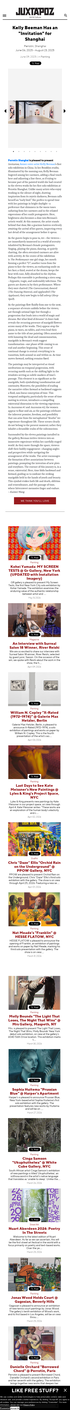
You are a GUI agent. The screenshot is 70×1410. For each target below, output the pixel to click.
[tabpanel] (35, 108)
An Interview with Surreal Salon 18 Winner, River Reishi (34, 646)
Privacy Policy (28, 1405)
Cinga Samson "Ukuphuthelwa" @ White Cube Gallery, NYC (34, 1162)
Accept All (14, 1408)
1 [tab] (13, 151)
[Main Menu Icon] (4, 16)
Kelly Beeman (47, 164)
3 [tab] (24, 151)
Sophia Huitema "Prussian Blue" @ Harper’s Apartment (34, 1092)
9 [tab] (56, 151)
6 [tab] (40, 151)
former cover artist (30, 164)
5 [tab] (35, 151)
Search (65, 15)
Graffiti (34, 859)
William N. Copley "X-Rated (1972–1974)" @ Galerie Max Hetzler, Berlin (34, 717)
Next (65, 111)
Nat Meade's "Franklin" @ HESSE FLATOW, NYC (34, 935)
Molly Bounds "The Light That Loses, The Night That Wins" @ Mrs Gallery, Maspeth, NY (34, 1020)
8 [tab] (51, 151)
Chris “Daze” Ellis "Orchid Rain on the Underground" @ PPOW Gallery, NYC (34, 867)
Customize (5, 1408)
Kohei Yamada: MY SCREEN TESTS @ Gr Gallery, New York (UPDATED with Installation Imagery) (34, 573)
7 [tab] (46, 151)
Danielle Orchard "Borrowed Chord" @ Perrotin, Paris (34, 1369)
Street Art (34, 1225)
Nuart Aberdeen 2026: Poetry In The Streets (34, 1231)
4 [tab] (29, 151)
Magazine (34, 640)
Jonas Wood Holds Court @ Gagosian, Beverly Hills (34, 1300)
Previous (5, 111)
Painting (45, 57)
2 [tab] (19, 151)
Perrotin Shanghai (18, 160)
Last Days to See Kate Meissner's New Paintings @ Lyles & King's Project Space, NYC (34, 791)
